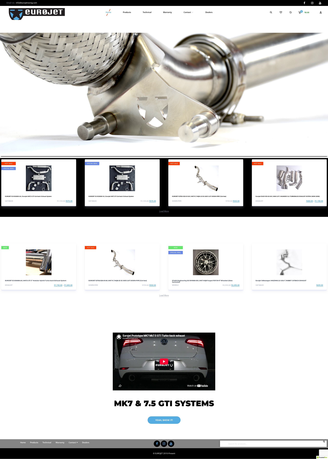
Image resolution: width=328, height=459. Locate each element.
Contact (187, 12)
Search (325, 444)
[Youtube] (320, 3)
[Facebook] (304, 3)
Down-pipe (176, 201)
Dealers (208, 12)
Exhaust (259, 201)
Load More (164, 211)
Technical (147, 12)
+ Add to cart (316, 285)
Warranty (167, 12)
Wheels (175, 285)
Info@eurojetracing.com (26, 2)
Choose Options (315, 201)
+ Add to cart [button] (65, 201)
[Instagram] (312, 3)
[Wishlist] (281, 12)
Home (108, 12)
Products (127, 12)
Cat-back (9, 201)
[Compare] (291, 12)
